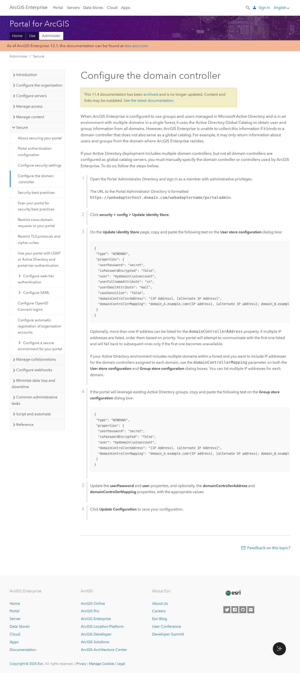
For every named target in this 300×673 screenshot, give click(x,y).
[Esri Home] (233, 593)
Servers (73, 7)
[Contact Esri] (250, 609)
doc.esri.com (136, 45)
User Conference (166, 626)
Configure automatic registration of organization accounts (39, 326)
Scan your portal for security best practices (36, 206)
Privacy (81, 663)
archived (150, 94)
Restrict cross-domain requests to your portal (36, 223)
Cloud (112, 7)
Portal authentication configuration (35, 151)
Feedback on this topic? (268, 547)
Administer (51, 36)
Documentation (23, 649)
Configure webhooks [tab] (34, 370)
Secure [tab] (22, 127)
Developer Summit (168, 634)
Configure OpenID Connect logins (33, 306)
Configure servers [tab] (31, 96)
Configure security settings (39, 165)
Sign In (264, 7)
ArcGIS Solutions (95, 642)
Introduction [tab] (26, 74)
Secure (38, 56)
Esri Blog (159, 618)
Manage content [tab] (30, 117)
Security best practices (36, 192)
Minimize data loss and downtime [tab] (33, 383)
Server (15, 618)
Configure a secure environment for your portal (40, 346)
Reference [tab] (25, 424)
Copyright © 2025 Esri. (27, 663)
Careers (159, 611)
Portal (58, 7)
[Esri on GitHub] (242, 609)
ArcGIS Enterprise (28, 7)
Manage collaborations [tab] (36, 359)
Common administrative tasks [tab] (34, 400)
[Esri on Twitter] (226, 609)
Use (32, 36)
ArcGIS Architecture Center (104, 649)
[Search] (248, 7)
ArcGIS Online (93, 603)
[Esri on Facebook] (234, 609)
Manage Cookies (101, 663)
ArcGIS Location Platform (102, 626)
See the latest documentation (148, 100)
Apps (125, 7)
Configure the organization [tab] (39, 85)
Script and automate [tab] (33, 414)
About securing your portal (40, 138)
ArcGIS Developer (96, 634)
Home (17, 36)
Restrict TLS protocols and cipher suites (39, 239)
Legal (121, 663)
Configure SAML (36, 293)
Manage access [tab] (29, 106)
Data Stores (93, 7)
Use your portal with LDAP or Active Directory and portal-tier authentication (39, 259)
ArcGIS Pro (90, 611)
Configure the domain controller (36, 179)
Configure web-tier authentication (36, 279)
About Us (160, 603)
